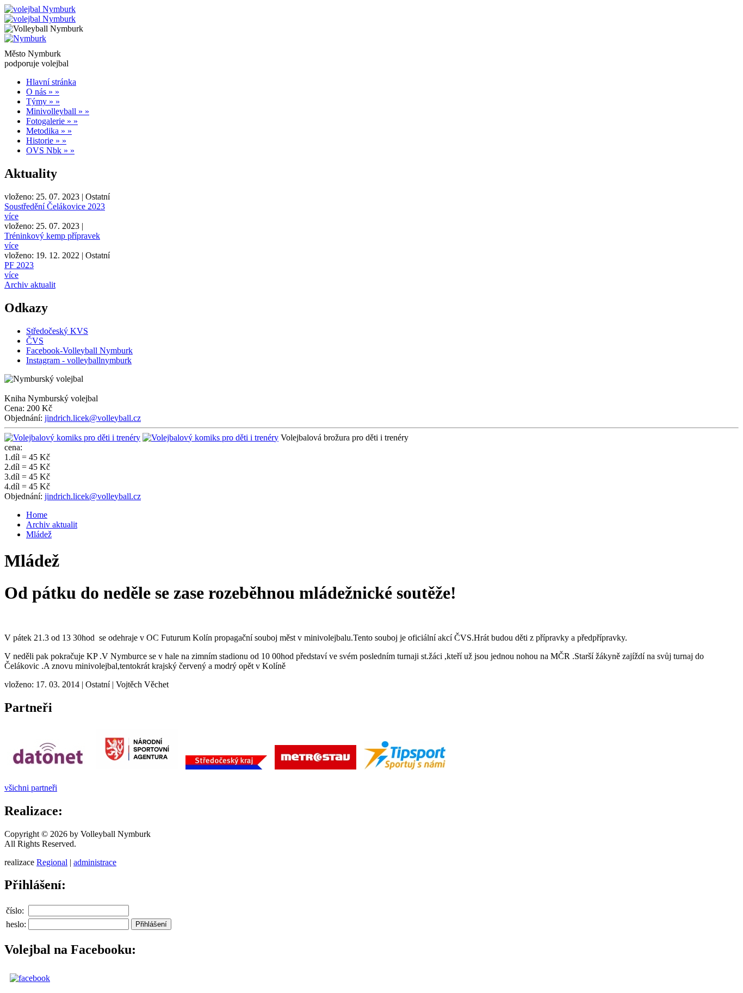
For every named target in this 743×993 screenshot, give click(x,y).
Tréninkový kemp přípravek (52, 235)
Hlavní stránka (51, 81)
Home (36, 514)
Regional (51, 862)
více (11, 216)
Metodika (49, 130)
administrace (94, 862)
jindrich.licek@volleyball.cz (93, 418)
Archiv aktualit (29, 284)
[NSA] (137, 769)
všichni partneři (30, 787)
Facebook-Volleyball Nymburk (79, 350)
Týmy (43, 101)
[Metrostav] (315, 769)
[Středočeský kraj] (226, 769)
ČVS (35, 340)
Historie (46, 140)
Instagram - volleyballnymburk (79, 360)
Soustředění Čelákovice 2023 (54, 206)
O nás (42, 91)
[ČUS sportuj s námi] (404, 769)
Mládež (39, 534)
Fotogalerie (52, 121)
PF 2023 (19, 265)
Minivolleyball (57, 111)
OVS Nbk (50, 150)
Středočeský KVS (57, 331)
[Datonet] (47, 769)
